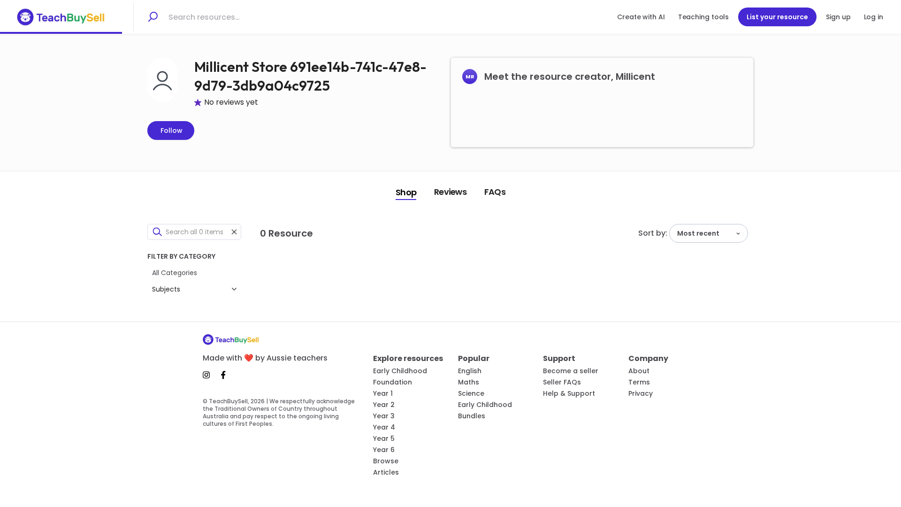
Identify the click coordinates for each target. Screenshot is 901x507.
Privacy (640, 393)
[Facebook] (223, 375)
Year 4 (384, 427)
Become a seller (570, 371)
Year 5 (384, 438)
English (469, 371)
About (638, 371)
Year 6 (384, 449)
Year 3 (384, 416)
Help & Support (569, 393)
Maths (468, 382)
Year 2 (384, 404)
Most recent (698, 233)
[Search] (152, 17)
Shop (406, 192)
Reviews (450, 192)
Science (471, 393)
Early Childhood (400, 371)
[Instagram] (209, 375)
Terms (639, 382)
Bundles (471, 416)
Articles (386, 472)
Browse (385, 461)
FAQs (494, 192)
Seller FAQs (562, 382)
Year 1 (383, 393)
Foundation (392, 382)
